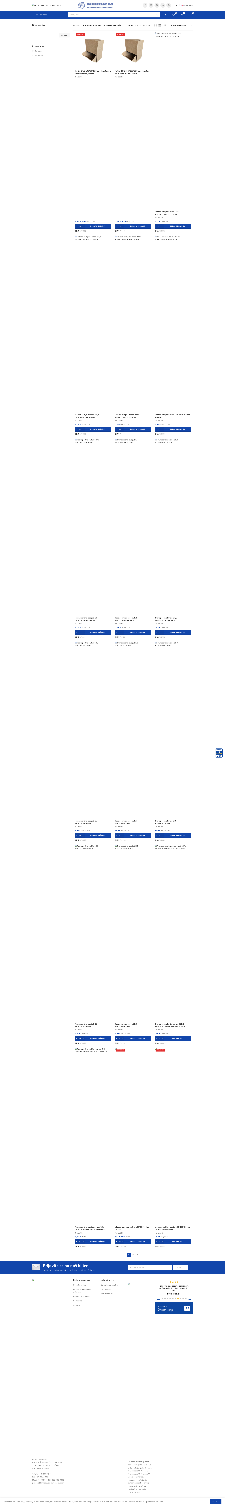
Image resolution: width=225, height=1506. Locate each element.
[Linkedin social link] (162, 5)
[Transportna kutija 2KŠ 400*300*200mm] (133, 730)
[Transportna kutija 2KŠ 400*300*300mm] (173, 730)
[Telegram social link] (168, 5)
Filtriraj (64, 35)
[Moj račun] (165, 14)
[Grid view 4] (164, 25)
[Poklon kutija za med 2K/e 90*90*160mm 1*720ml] (133, 324)
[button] (93, 226)
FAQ (176, 5)
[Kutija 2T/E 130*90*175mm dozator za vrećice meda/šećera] (93, 50)
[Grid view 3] (160, 25)
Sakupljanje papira (109, 1285)
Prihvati (215, 1502)
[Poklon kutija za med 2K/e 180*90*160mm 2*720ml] (173, 120)
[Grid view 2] (155, 25)
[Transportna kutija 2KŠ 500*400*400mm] (93, 933)
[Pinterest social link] (156, 5)
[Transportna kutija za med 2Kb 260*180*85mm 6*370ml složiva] (93, 1136)
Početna (77, 25)
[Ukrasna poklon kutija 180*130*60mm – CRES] (133, 1136)
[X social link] (151, 5)
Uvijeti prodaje (79, 1285)
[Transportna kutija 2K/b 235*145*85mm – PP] (133, 527)
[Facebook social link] (145, 5)
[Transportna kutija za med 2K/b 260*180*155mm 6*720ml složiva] (173, 933)
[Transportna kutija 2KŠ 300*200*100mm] (93, 730)
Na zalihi (39, 55)
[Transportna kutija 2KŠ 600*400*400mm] (133, 933)
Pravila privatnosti (81, 1296)
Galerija (76, 1305)
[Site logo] (46, 5)
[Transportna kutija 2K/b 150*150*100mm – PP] (93, 527)
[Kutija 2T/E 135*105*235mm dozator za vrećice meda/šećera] (133, 50)
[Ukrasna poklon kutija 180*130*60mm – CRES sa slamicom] (173, 1136)
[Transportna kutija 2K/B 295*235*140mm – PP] (173, 527)
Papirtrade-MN (107, 1294)
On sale (38, 51)
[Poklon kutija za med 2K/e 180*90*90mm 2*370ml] (93, 324)
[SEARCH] (157, 14)
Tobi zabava (106, 1289)
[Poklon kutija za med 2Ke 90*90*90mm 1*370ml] (173, 324)
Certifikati (77, 1301)
